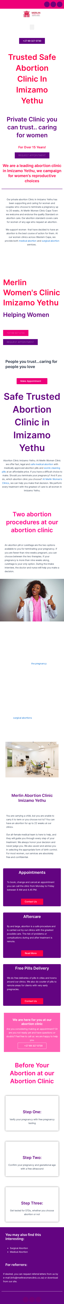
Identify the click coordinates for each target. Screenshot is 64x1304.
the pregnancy (39, 663)
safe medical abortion (41, 464)
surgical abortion (50, 240)
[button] (32, 27)
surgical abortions (22, 717)
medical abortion (28, 240)
